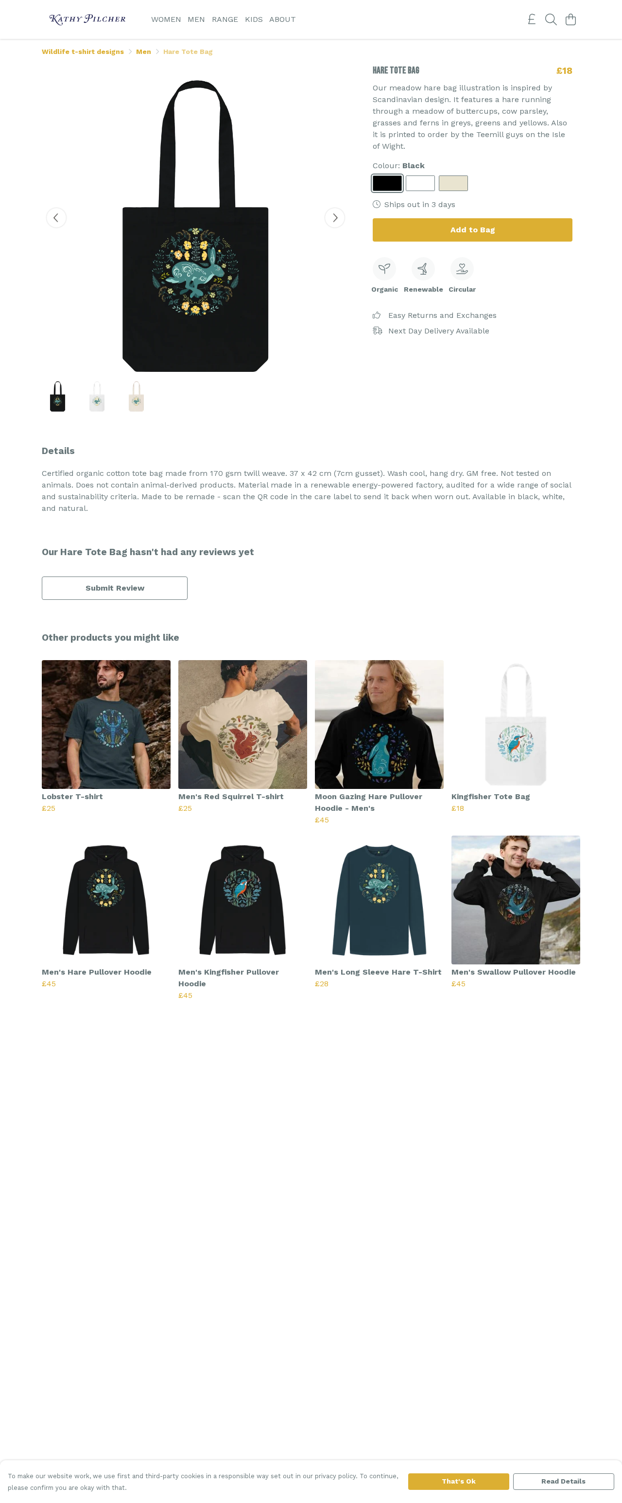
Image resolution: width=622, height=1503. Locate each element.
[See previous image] (56, 217)
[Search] (551, 19)
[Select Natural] (453, 183)
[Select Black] (387, 183)
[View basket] (570, 19)
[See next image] (335, 217)
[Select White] (420, 183)
